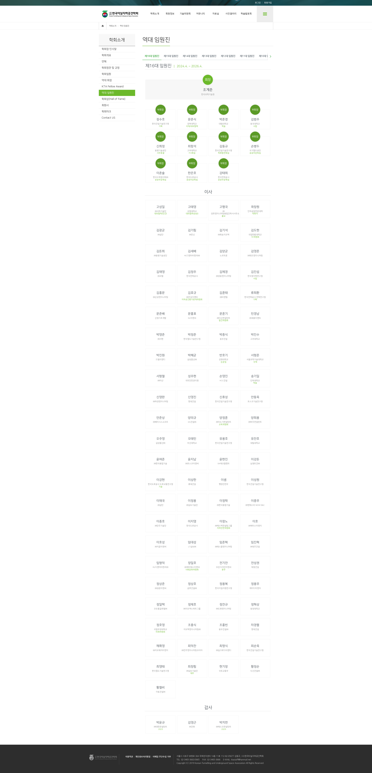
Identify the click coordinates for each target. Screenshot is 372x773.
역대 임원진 (108, 92)
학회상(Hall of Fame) (113, 99)
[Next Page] (270, 56)
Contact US (108, 117)
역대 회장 (107, 80)
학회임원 (106, 74)
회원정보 (170, 13)
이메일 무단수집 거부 (162, 756)
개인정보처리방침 (142, 756)
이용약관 (129, 756)
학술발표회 (246, 13)
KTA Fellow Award (113, 86)
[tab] (151, 56)
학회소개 (154, 13)
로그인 (258, 3)
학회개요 (106, 55)
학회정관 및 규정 (110, 67)
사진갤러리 (231, 13)
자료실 (215, 13)
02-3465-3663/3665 (190, 759)
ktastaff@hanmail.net (241, 759)
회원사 (105, 105)
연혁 (104, 61)
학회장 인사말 (109, 49)
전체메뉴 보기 (265, 14)
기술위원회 (185, 13)
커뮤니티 (200, 13)
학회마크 (106, 111)
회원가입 (268, 3)
